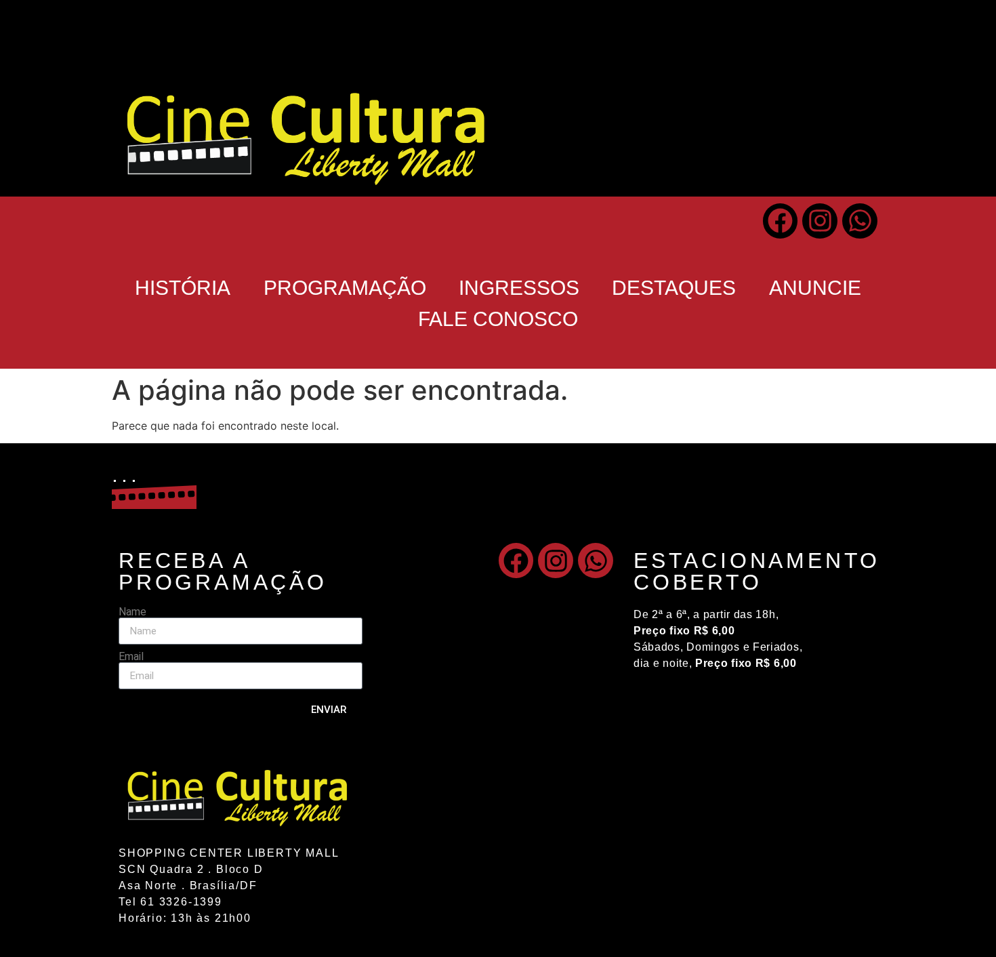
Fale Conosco (498, 319)
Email (131, 656)
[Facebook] (780, 221)
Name (132, 612)
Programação (345, 288)
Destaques (674, 288)
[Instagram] (819, 221)
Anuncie (815, 288)
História (182, 288)
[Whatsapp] (859, 221)
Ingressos (519, 288)
